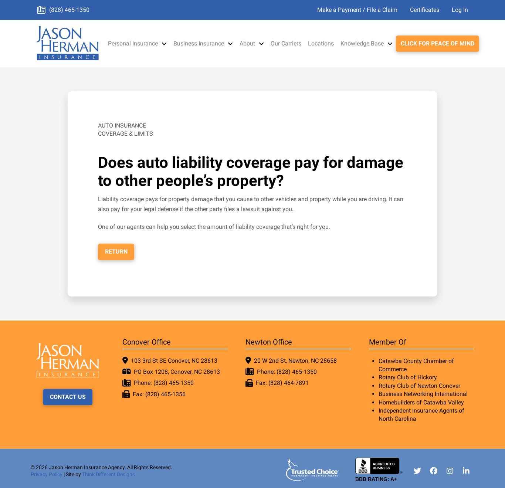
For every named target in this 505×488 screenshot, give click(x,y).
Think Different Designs (108, 474)
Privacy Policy (46, 474)
